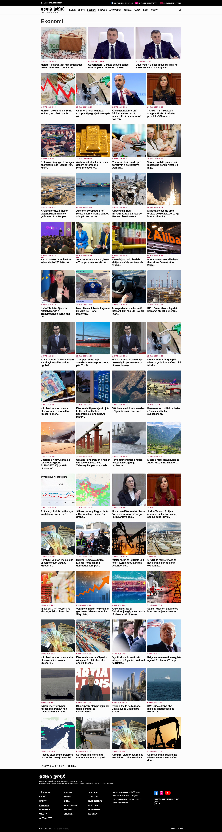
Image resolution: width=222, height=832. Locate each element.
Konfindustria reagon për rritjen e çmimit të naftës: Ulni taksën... (164, 362)
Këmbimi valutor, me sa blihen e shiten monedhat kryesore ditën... (55, 411)
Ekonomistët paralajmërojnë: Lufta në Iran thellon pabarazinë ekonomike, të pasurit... (92, 412)
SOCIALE (93, 792)
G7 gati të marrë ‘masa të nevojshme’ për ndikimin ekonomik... (161, 562)
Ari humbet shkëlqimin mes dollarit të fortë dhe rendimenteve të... (92, 165)
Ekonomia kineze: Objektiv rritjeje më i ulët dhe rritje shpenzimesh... (91, 660)
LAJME (72, 10)
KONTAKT (93, 814)
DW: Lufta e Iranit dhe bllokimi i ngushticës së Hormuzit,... (160, 709)
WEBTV (154, 10)
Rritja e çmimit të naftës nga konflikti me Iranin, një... (57, 513)
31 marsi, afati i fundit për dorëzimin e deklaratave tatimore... (126, 165)
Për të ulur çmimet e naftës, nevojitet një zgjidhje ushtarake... (127, 462)
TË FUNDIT (44, 792)
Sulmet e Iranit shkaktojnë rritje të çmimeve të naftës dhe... (162, 757)
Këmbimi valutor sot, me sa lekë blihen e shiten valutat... (128, 756)
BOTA (145, 10)
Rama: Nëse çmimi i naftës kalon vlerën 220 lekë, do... (56, 261)
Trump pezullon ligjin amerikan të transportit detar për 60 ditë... (92, 362)
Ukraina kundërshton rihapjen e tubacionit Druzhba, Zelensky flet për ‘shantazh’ (93, 462)
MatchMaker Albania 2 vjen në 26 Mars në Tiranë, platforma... (93, 311)
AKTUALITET (115, 10)
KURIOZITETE (95, 801)
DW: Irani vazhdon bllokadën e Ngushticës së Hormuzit (128, 410)
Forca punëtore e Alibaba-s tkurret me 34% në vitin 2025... (162, 262)
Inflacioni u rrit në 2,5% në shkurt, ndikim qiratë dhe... (56, 610)
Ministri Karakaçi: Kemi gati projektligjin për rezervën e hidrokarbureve (127, 362)
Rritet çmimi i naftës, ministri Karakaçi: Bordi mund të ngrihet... (57, 362)
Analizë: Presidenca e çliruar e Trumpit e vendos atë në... (92, 261)
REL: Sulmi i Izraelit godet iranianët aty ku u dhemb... (162, 309)
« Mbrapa (45, 766)
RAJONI (137, 10)
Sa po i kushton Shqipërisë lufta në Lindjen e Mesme (162, 610)
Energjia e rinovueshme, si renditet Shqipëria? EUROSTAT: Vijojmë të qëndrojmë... (56, 464)
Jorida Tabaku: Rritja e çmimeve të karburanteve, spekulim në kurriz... (162, 514)
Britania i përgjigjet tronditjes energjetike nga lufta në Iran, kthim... (57, 165)
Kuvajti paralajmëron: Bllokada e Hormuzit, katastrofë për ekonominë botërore (126, 114)
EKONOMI (91, 10)
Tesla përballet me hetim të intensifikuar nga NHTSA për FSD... (128, 311)
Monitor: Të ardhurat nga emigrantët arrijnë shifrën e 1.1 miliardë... (61, 66)
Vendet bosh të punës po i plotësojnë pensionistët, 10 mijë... (162, 165)
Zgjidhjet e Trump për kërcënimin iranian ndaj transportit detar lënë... (54, 709)
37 (69, 766)
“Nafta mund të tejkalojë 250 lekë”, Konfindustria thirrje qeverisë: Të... (128, 562)
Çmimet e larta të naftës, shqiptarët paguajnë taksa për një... (93, 113)
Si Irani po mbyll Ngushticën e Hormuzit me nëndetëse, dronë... (92, 514)
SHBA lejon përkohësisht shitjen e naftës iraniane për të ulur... (127, 262)
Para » (74, 766)
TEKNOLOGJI (70, 805)
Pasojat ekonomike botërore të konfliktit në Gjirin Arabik (57, 756)
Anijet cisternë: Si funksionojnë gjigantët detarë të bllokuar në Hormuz (128, 611)
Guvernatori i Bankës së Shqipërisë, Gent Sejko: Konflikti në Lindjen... (108, 66)
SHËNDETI (69, 814)
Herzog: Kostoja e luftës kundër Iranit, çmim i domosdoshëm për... (89, 562)
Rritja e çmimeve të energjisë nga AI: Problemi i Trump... (163, 659)
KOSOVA (128, 10)
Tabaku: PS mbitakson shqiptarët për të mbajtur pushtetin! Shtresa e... (161, 113)
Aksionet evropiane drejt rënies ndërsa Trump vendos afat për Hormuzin (92, 213)
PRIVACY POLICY (177, 829)
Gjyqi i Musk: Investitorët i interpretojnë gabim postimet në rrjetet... (128, 660)
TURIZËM (93, 797)
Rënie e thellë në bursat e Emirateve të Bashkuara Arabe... (126, 709)
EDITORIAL (45, 809)
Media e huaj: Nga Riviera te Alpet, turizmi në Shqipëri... (163, 461)
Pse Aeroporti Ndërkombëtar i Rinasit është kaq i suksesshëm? (163, 411)
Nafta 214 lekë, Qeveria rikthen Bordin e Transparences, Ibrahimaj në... (55, 312)
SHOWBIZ (102, 10)
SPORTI (81, 10)
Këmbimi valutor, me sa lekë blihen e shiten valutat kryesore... (57, 562)
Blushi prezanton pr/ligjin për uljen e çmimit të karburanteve (92, 709)
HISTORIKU (94, 809)
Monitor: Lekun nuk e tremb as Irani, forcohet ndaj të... (56, 112)
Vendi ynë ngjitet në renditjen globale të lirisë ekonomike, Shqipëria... (92, 611)
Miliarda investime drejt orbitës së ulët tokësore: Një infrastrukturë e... (163, 213)
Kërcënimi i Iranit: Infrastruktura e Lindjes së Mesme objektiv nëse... (127, 213)
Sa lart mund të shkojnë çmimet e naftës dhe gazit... (91, 756)
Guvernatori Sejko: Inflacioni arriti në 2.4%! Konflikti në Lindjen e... (156, 66)
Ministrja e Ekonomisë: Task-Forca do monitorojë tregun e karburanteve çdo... (128, 514)
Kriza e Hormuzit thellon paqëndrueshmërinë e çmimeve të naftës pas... (54, 213)
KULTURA (93, 805)
